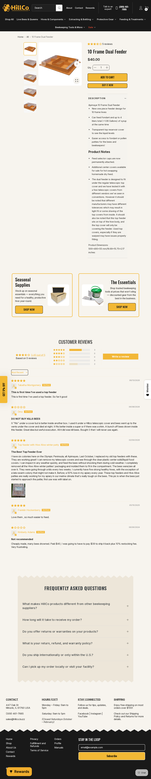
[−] (95, 67)
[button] (95, 43)
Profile (57, 743)
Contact (79, 8)
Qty (89, 67)
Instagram (96, 713)
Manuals (58, 747)
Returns (130, 716)
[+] (107, 67)
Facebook (83, 713)
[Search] (59, 8)
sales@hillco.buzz (15, 719)
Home (9, 739)
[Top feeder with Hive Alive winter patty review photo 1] (18, 490)
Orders (57, 739)
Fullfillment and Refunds (38, 745)
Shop (9, 743)
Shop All (9, 19)
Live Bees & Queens (27, 19)
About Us (11, 747)
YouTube (82, 716)
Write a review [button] (120, 356)
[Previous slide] (43, 64)
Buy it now (107, 85)
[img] (18, 380)
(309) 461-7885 (124, 8)
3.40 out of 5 (38, 354)
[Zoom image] (77, 81)
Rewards (90, 8)
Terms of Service (39, 750)
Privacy (34, 739)
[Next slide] (77, 64)
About (69, 8)
